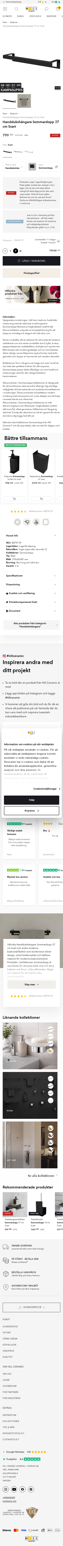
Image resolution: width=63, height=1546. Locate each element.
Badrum (14, 22)
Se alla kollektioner (41, 1176)
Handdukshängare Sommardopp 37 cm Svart (23, 26)
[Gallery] (31, 60)
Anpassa (30, 810)
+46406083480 (9, 1498)
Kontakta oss (9, 1501)
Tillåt (31, 800)
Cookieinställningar (45, 788)
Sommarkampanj (13, 2)
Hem (5, 22)
